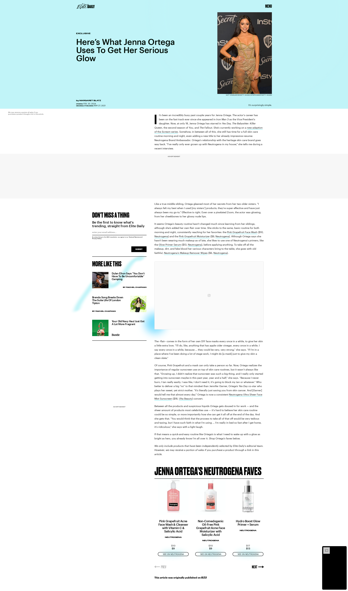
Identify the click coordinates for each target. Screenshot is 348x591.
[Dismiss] (343, 548)
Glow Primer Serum (170, 244)
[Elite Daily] (85, 6)
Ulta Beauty (185, 398)
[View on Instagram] (209, 295)
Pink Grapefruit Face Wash (242, 232)
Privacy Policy (97, 238)
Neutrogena (161, 236)
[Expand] (325, 548)
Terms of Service (134, 237)
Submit (138, 249)
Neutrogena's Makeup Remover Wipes (186, 252)
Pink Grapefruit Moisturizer (194, 236)
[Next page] (258, 567)
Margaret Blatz (90, 100)
